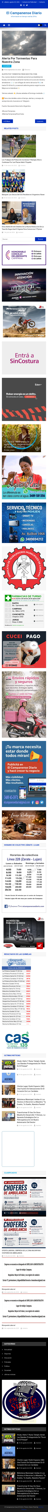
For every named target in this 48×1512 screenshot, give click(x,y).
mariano (27, 70)
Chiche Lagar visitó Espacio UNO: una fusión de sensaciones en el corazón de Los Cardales (31, 1088)
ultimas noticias (9, 1374)
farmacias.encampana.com (18, 625)
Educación (8, 1358)
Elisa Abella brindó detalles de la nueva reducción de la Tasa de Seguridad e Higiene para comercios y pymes (23, 228)
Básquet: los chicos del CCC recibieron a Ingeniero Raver (23, 194)
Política (6, 1366)
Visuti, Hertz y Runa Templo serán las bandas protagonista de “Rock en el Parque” (31, 1063)
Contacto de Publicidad (29, 2)
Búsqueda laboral (8, 1289)
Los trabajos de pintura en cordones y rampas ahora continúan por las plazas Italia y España (22, 161)
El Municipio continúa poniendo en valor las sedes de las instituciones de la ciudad (9, 121)
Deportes (7, 1354)
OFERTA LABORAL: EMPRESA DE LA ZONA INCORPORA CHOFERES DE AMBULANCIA (21, 1252)
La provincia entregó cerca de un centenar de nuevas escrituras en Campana (41, 121)
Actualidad (6, 66)
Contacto (42, 2)
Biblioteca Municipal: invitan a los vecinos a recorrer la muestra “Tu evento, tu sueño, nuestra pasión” (31, 1101)
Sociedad (7, 1370)
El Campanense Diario (24, 13)
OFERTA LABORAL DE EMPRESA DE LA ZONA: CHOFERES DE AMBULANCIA (24, 1208)
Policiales (7, 1362)
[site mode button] (40, 25)
